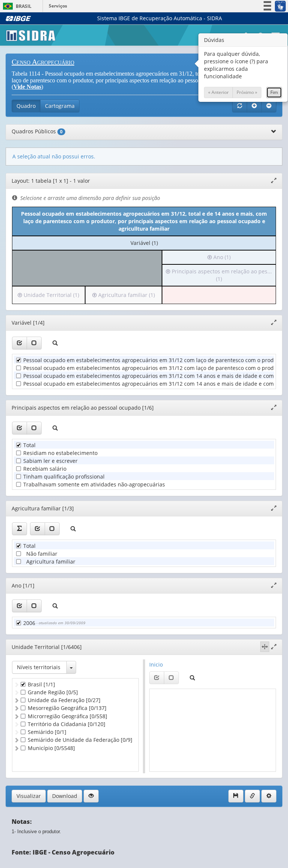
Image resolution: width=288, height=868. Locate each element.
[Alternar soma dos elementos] (19, 528)
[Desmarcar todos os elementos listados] (34, 343)
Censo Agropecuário (43, 62)
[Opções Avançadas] (268, 796)
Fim (274, 92)
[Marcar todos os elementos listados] (19, 343)
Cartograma (60, 105)
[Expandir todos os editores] (254, 106)
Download (64, 795)
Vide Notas (27, 87)
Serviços (58, 6)
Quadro (26, 105)
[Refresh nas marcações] (239, 106)
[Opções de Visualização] (91, 796)
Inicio (156, 664)
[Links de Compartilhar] (252, 796)
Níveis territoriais (38, 667)
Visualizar (28, 795)
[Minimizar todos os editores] (268, 106)
